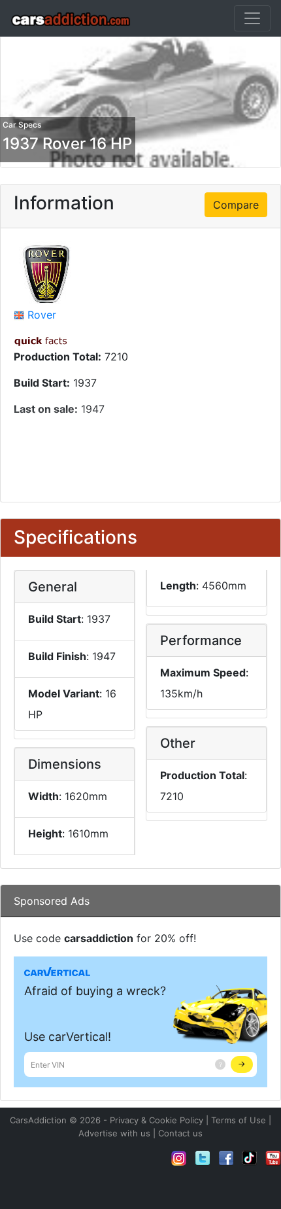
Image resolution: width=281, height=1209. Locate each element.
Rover (41, 314)
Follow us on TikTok (249, 1158)
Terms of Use (238, 1120)
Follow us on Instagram (179, 1158)
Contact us (180, 1133)
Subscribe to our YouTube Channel (273, 1158)
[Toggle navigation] (252, 18)
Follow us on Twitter (202, 1158)
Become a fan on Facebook (226, 1158)
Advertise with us (114, 1133)
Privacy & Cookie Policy (156, 1120)
